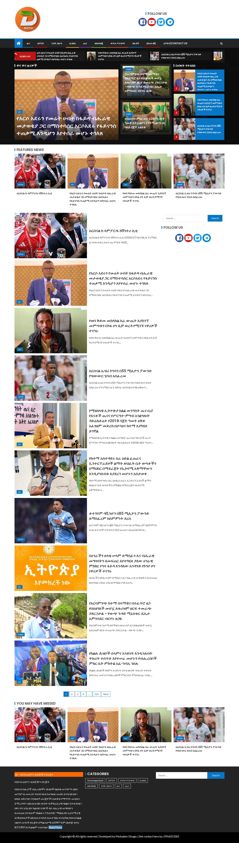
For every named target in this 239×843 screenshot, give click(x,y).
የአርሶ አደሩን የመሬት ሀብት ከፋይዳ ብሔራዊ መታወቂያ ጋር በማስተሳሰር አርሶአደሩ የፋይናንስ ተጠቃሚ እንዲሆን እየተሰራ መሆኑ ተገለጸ (66, 125)
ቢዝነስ (72, 43)
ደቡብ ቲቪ (151, 43)
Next (106, 694)
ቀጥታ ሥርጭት (118, 43)
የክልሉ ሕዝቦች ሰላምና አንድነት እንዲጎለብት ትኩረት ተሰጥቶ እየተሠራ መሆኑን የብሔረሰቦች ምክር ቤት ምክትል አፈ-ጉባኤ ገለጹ (123, 658)
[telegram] (170, 22)
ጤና (85, 43)
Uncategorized (95, 780)
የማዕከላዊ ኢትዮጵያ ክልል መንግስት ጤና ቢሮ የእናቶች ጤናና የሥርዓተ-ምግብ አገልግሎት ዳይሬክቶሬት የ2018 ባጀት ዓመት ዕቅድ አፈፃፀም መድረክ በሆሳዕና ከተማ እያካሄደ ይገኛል (121, 420)
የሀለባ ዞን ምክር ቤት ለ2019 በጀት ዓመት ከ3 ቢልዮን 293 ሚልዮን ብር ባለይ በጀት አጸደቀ (145, 123)
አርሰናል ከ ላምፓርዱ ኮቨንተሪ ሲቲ (34, 193)
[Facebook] (142, 22)
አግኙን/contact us (175, 43)
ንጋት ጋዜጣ (56, 43)
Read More (55, 827)
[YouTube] (151, 22)
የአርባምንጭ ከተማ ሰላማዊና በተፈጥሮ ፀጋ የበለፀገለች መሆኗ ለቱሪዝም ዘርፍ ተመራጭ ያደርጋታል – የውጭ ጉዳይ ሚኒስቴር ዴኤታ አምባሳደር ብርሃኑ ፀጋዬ (146, 82)
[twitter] (161, 22)
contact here (151, 836)
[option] (66, 104)
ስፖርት (40, 43)
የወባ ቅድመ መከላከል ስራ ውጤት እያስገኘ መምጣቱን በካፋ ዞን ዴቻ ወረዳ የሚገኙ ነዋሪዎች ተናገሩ (144, 197)
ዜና (28, 43)
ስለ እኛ (135, 43)
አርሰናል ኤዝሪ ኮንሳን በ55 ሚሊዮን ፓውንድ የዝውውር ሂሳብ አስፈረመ (209, 129)
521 (97, 694)
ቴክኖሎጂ (98, 43)
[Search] (221, 43)
